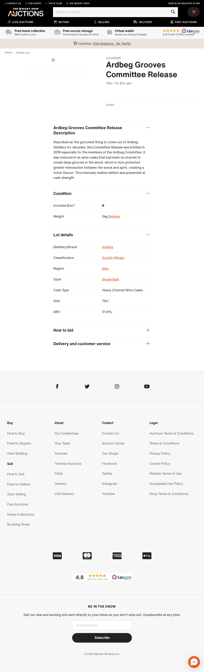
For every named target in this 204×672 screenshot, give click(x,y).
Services (61, 453)
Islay (105, 268)
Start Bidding (17, 453)
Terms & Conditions (164, 443)
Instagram (109, 483)
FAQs (59, 473)
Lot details (63, 235)
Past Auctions (17, 504)
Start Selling (16, 494)
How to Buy (16, 433)
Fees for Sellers (18, 484)
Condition (62, 193)
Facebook (109, 463)
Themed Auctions (68, 463)
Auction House (113, 443)
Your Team (62, 443)
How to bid (63, 330)
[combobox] (115, 12)
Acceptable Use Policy (166, 483)
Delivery (114, 216)
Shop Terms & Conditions (168, 493)
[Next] (52, 59)
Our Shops (110, 453)
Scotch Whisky (113, 257)
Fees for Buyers (19, 443)
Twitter (107, 473)
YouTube (108, 493)
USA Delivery (64, 493)
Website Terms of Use (165, 473)
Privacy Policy (159, 453)
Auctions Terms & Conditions (171, 433)
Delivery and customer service (81, 344)
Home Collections (20, 514)
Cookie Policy (159, 463)
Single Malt (110, 279)
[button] (102, 577)
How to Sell (15, 474)
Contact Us (110, 433)
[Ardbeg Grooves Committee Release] (53, 71)
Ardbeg (107, 247)
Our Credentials (66, 433)
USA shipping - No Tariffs (112, 43)
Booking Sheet (18, 524)
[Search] (173, 12)
